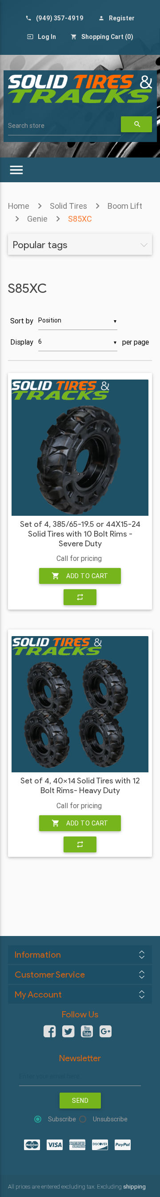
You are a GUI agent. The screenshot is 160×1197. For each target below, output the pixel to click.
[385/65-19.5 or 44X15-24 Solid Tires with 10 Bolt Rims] (80, 448)
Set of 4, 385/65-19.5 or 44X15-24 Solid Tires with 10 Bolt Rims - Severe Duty (80, 534)
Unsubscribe (110, 1119)
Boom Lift (125, 206)
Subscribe (62, 1119)
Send (80, 1101)
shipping (134, 1186)
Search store (26, 126)
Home (18, 206)
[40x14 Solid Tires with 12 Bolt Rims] (80, 704)
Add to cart (80, 576)
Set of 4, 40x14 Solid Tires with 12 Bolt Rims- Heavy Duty (80, 785)
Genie (37, 219)
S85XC (80, 219)
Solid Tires (68, 206)
